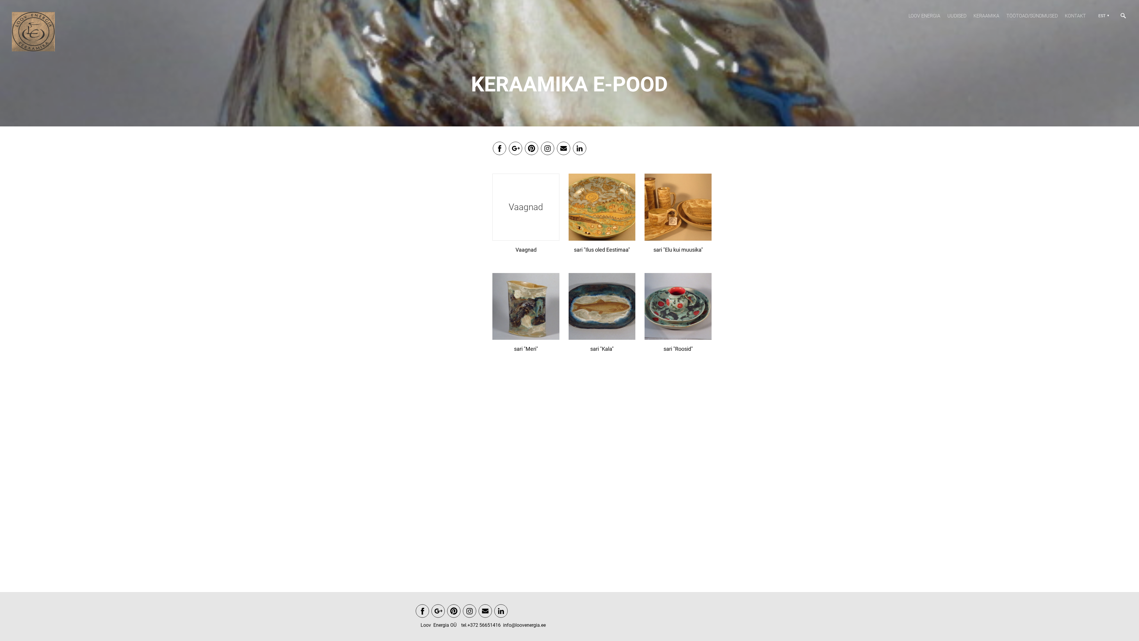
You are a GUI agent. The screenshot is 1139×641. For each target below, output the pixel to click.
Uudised (956, 16)
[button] (1103, 16)
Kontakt (1075, 16)
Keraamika (986, 16)
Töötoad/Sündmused (1032, 16)
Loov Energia (924, 16)
